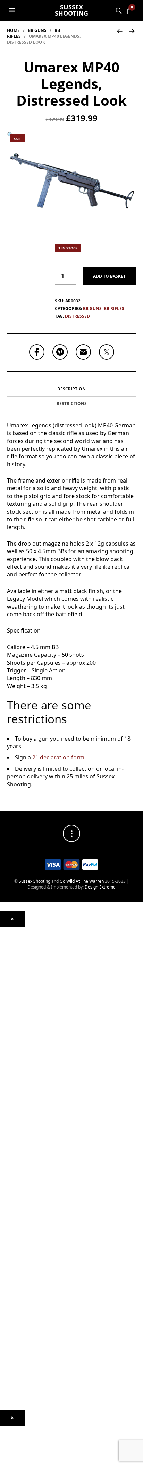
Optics (6, 930)
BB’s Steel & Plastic (18, 1181)
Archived (8, 980)
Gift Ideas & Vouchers (21, 1291)
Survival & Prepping (19, 1274)
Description (71, 389)
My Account (11, 1347)
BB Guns (37, 30)
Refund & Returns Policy (23, 1387)
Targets (7, 1218)
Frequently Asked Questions (27, 1367)
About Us (9, 1311)
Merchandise (12, 1284)
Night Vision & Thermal (22, 950)
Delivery (8, 1377)
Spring (6, 1019)
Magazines (10, 1244)
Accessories (11, 1145)
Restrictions (72, 403)
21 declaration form (58, 757)
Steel (5, 1198)
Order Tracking (14, 1357)
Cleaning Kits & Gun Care (24, 1234)
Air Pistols (9, 1029)
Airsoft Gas (11, 1208)
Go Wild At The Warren (82, 881)
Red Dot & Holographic (22, 970)
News (5, 1317)
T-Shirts (7, 1301)
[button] (13, 10)
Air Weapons (12, 986)
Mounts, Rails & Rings (20, 940)
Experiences (12, 1337)
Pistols (6, 1072)
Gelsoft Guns (12, 1119)
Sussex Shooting (71, 10)
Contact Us (10, 1327)
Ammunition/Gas (16, 1155)
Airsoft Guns (12, 1092)
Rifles (5, 1082)
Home (13, 30)
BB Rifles (114, 308)
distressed (77, 316)
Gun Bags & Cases (18, 1254)
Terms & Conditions (19, 1407)
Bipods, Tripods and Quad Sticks (30, 1265)
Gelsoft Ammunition (19, 1162)
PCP (4, 1009)
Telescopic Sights (16, 960)
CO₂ (3, 999)
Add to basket (109, 276)
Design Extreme (100, 887)
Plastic (6, 1188)
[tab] (71, 389)
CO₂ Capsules (13, 1172)
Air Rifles (8, 993)
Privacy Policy (13, 1397)
